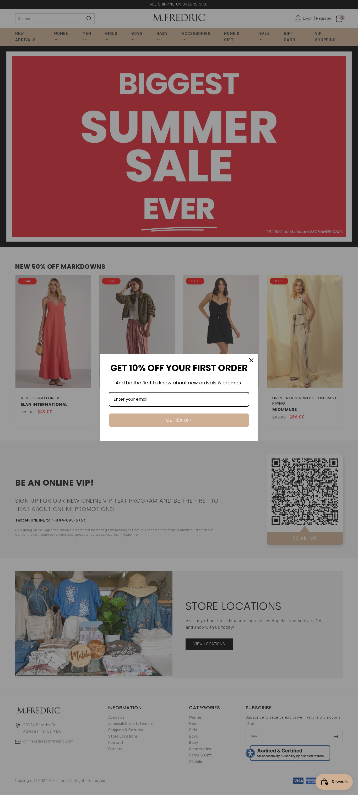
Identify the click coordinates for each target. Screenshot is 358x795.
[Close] (251, 360)
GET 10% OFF (179, 420)
